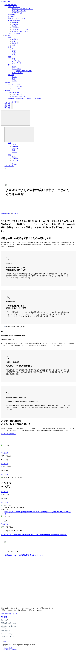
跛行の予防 (12, 15)
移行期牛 (15, 55)
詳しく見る (4, 453)
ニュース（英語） (7, 634)
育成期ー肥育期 (17, 73)
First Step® (15, 22)
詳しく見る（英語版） (8, 434)
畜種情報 (8, 35)
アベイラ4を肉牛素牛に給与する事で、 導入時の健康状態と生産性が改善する (36, 535)
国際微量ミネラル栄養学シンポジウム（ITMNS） (25, 98)
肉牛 (9, 37)
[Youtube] (5, 641)
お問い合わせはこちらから (10, 613)
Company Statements (11, 649)
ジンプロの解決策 (11, 5)
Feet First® (15, 27)
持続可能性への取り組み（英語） (9, 626)
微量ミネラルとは (14, 7)
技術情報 (8, 90)
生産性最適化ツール (15, 20)
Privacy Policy (9, 648)
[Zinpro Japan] (5, 1)
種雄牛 (14, 45)
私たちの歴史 (5, 620)
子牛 (13, 49)
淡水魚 (14, 81)
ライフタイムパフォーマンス (18, 18)
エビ (13, 79)
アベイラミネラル (18, 86)
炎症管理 (11, 16)
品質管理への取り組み (8, 623)
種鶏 (13, 59)
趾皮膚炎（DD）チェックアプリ (23, 31)
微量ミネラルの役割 (19, 11)
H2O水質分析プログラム (20, 29)
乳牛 (9, 47)
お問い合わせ (9, 166)
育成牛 (14, 41)
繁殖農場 (15, 39)
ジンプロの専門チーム (15, 33)
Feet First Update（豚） (19, 96)
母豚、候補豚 (16, 69)
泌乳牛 (14, 53)
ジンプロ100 (16, 88)
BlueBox (14, 26)
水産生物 (11, 75)
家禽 (9, 57)
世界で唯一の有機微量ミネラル (22, 9)
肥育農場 (15, 43)
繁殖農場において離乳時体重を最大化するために (24, 555)
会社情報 (4, 617)
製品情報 (8, 83)
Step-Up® (15, 24)
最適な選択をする (18, 13)
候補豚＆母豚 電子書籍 (24, 71)
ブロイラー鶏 (16, 63)
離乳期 (14, 67)
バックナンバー (13, 92)
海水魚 (14, 77)
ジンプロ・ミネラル (15, 85)
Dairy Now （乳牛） (18, 94)
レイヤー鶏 (16, 61)
